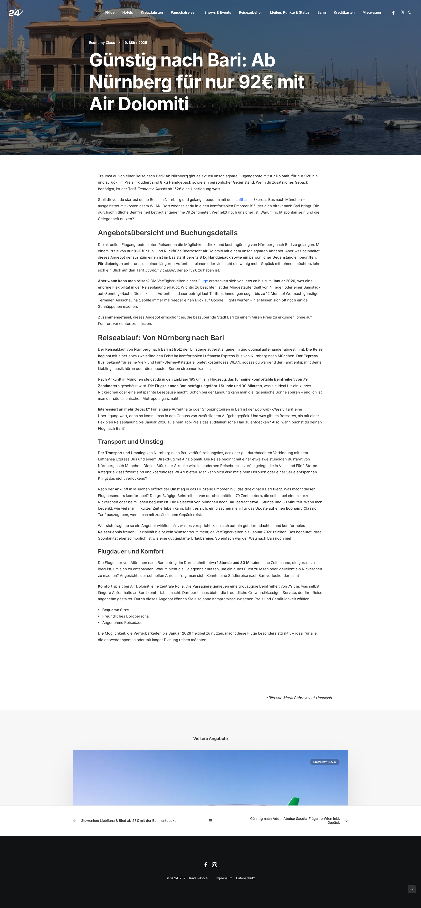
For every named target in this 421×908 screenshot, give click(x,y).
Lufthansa (244, 199)
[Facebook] (206, 866)
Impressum (223, 878)
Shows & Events (217, 12)
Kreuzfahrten (152, 12)
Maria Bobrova (295, 697)
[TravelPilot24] (16, 12)
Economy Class (102, 42)
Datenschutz (245, 878)
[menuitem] (110, 12)
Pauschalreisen (184, 12)
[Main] (210, 821)
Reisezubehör (250, 12)
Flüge (110, 12)
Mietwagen (372, 12)
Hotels (127, 12)
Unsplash (324, 697)
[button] (393, 13)
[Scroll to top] (412, 889)
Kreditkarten (344, 12)
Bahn (321, 12)
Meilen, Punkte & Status (290, 12)
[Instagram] (214, 866)
